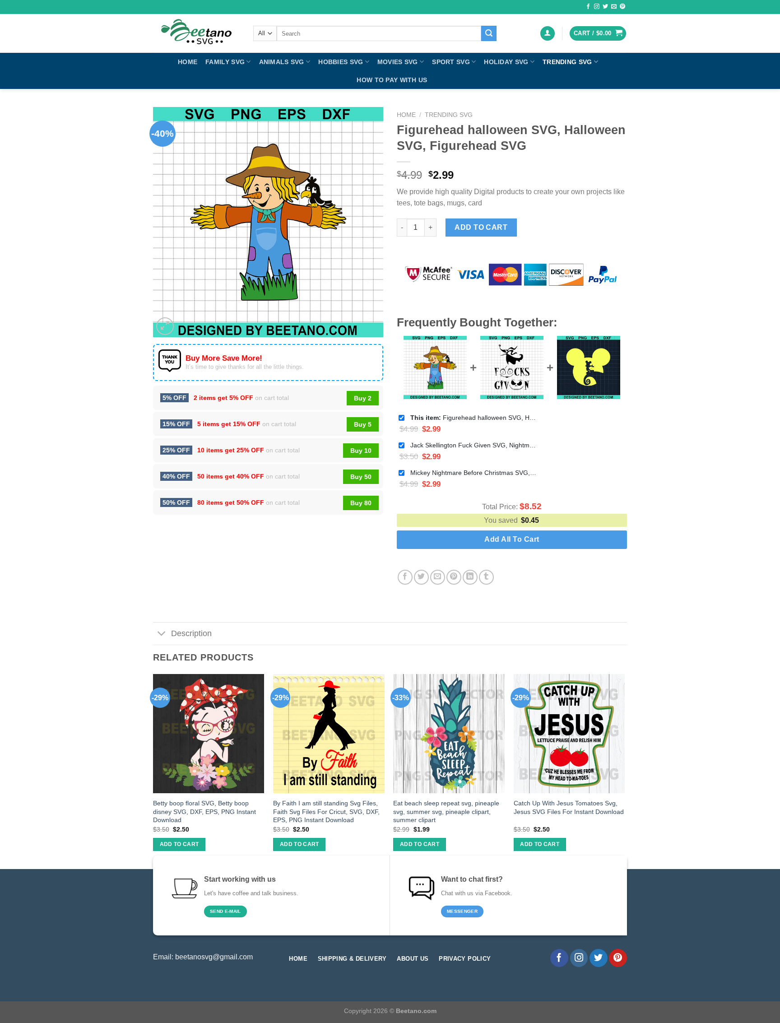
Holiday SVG (506, 61)
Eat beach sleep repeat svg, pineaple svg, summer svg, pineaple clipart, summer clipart (446, 811)
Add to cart (481, 227)
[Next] (624, 770)
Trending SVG (567, 61)
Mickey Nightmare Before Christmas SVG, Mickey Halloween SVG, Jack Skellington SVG (473, 472)
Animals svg (281, 61)
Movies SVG (397, 61)
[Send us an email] (614, 7)
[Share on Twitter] (421, 577)
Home (187, 61)
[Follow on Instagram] (596, 7)
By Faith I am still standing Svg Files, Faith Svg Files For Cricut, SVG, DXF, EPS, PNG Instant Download (326, 811)
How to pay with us (392, 80)
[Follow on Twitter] (605, 7)
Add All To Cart (511, 539)
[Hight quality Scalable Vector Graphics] (196, 33)
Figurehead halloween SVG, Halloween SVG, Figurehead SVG (473, 417)
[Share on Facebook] (405, 577)
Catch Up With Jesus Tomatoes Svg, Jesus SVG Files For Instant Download (569, 807)
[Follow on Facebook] (588, 7)
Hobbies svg (340, 61)
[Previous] (153, 770)
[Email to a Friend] (437, 577)
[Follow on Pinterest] (622, 7)
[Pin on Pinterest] (453, 577)
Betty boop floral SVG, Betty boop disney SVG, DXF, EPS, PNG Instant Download (204, 811)
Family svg (225, 61)
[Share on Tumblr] (486, 577)
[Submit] (489, 33)
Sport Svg (451, 61)
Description (191, 633)
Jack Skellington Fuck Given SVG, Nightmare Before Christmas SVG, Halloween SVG (473, 445)
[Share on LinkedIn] (470, 577)
